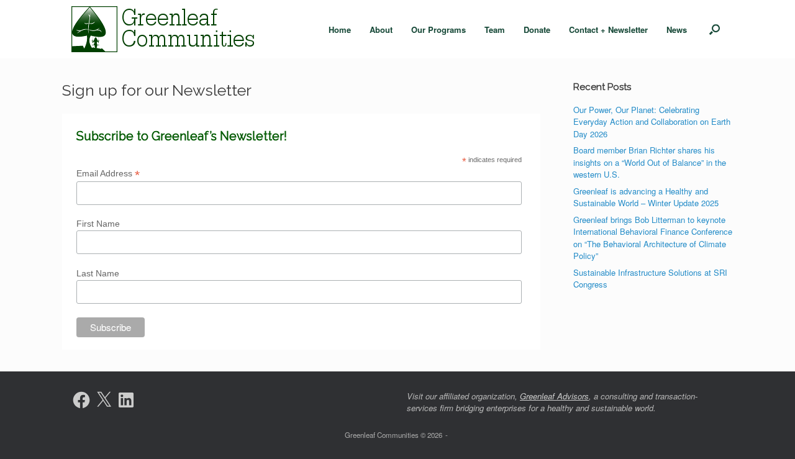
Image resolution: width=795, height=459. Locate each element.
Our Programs (438, 29)
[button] (714, 29)
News (676, 29)
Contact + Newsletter (608, 29)
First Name (98, 224)
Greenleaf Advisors (554, 396)
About (381, 29)
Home (340, 29)
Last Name (97, 273)
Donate (537, 29)
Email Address (108, 174)
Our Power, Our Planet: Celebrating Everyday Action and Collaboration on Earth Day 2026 (651, 122)
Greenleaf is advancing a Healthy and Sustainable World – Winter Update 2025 (646, 197)
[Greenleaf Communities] (164, 29)
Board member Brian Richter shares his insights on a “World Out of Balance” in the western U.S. (649, 162)
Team (494, 29)
